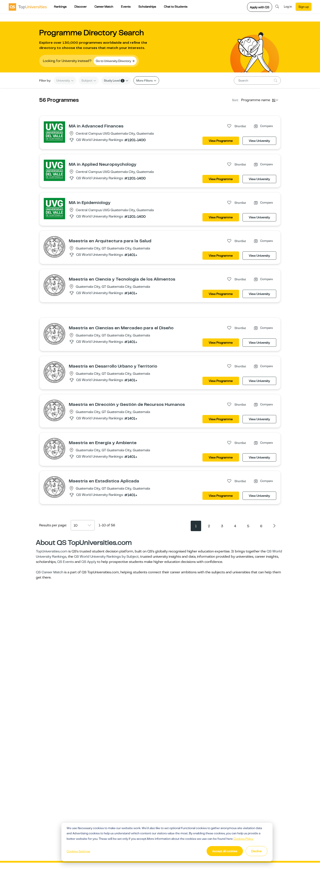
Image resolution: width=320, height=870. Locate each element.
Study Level (113, 80)
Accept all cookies (224, 851)
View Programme (221, 141)
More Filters (144, 80)
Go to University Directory (114, 61)
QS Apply (88, 562)
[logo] (28, 7)
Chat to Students (175, 6)
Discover (80, 6)
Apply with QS (259, 7)
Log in (288, 6)
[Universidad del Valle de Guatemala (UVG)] (54, 132)
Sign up (303, 7)
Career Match (103, 6)
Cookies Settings (78, 851)
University (63, 80)
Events (126, 6)
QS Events (65, 562)
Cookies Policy (243, 839)
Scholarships (147, 6)
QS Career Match (49, 572)
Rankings (60, 6)
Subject (87, 80)
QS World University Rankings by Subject (106, 556)
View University (259, 141)
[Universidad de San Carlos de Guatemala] (54, 246)
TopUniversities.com (51, 551)
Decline (256, 851)
